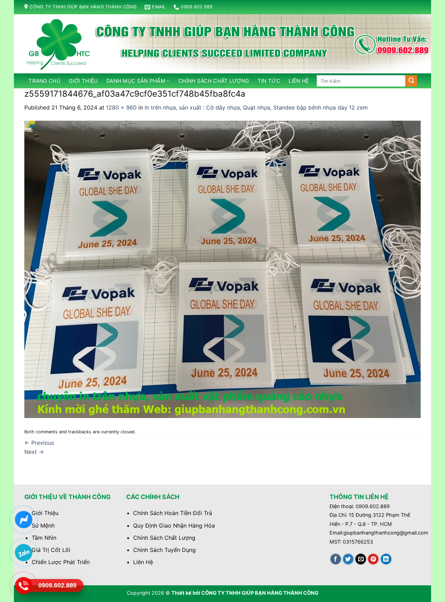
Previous (39, 442)
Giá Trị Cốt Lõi (51, 549)
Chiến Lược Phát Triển (61, 562)
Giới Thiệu (83, 81)
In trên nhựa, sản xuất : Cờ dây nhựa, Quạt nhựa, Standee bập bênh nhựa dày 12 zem (256, 107)
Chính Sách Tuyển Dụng (164, 549)
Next (34, 451)
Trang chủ (44, 81)
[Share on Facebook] (335, 559)
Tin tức (269, 81)
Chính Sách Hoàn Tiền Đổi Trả (172, 512)
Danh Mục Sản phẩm (135, 81)
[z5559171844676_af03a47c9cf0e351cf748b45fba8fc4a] (222, 268)
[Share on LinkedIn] (386, 559)
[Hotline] (23, 586)
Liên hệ (299, 81)
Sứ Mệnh (43, 525)
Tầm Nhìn (44, 537)
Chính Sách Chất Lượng (164, 537)
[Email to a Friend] (360, 559)
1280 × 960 (121, 107)
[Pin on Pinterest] (373, 559)
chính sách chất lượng (213, 81)
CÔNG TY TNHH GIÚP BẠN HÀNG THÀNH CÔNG (259, 593)
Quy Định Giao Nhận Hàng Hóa (174, 525)
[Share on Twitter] (348, 559)
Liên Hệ (143, 562)
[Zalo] (23, 553)
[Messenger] (23, 520)
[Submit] (411, 81)
